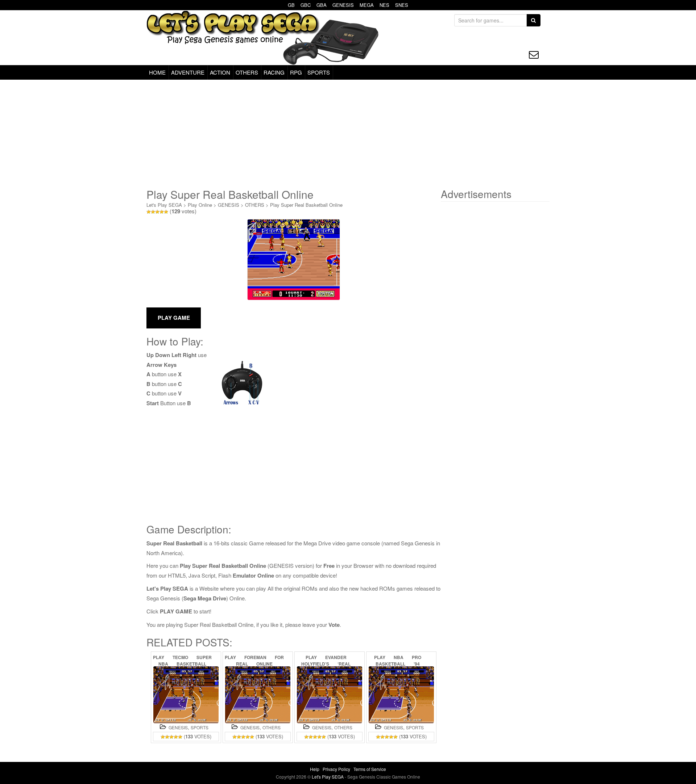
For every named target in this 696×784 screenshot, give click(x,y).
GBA (321, 4)
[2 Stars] (153, 212)
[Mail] (534, 54)
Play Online (200, 204)
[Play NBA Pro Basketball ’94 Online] (401, 694)
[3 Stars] (157, 212)
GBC (306, 4)
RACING (274, 72)
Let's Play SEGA (164, 204)
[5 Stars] (166, 212)
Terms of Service (369, 769)
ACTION (220, 72)
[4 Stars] (162, 212)
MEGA (367, 4)
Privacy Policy (336, 769)
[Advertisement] (348, 134)
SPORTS (318, 72)
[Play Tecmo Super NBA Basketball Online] (186, 694)
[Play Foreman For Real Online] (258, 694)
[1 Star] (148, 212)
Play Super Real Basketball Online (306, 204)
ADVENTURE (187, 72)
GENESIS (343, 4)
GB (291, 4)
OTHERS (247, 72)
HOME (157, 72)
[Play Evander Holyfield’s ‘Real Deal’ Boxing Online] (329, 694)
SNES (401, 4)
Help (314, 769)
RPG (296, 72)
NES (384, 4)
